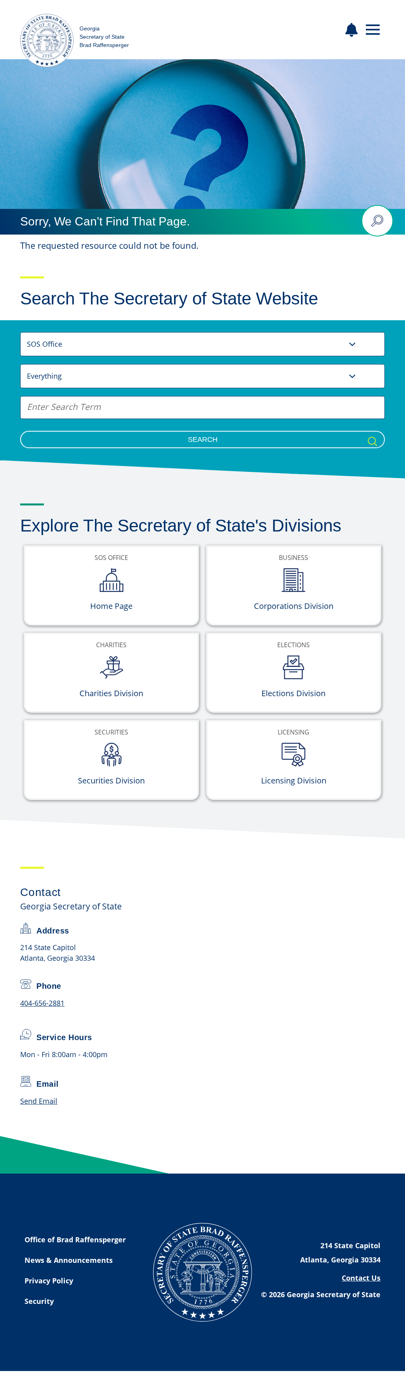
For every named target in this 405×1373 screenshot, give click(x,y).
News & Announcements (69, 1260)
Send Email (38, 1101)
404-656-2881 (42, 1003)
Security (39, 1301)
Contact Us (361, 1278)
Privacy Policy (49, 1280)
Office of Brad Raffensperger (75, 1239)
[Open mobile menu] (373, 30)
